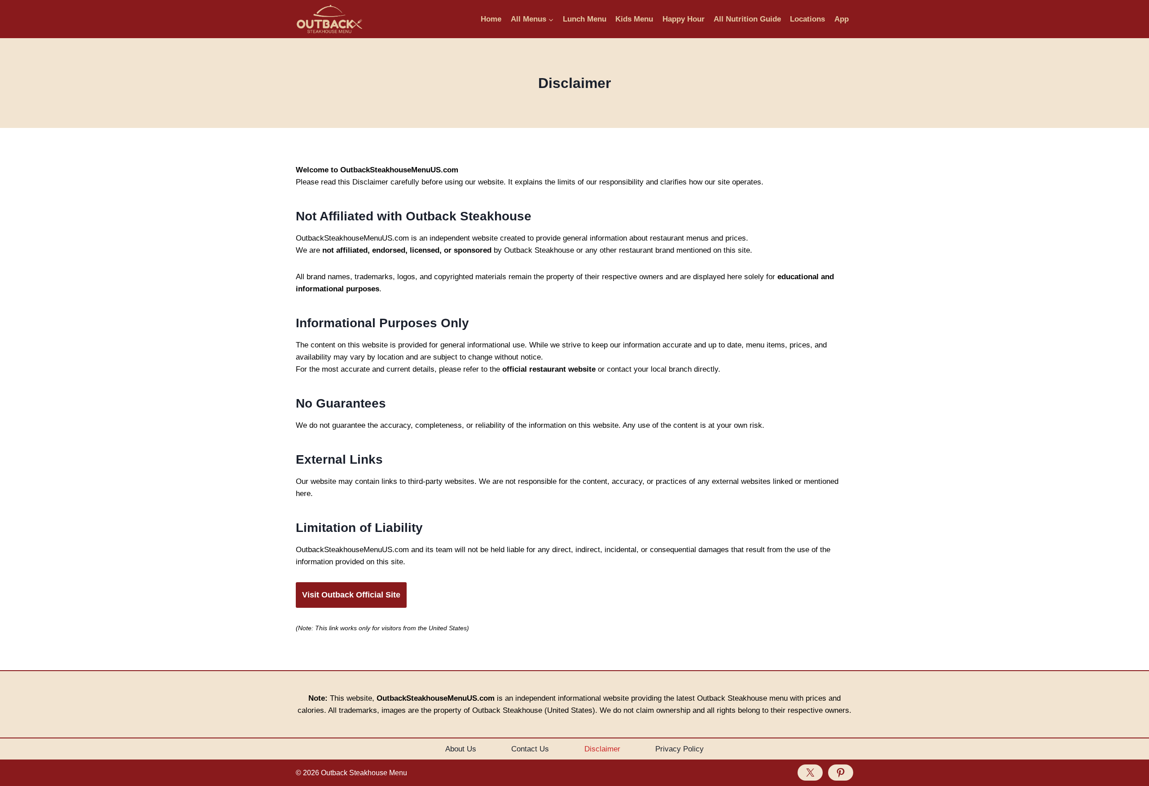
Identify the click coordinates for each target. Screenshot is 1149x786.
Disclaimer (602, 749)
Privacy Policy (679, 749)
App (841, 19)
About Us (460, 749)
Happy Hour (683, 19)
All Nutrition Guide (747, 19)
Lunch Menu (584, 19)
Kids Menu (634, 19)
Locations (807, 19)
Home (491, 19)
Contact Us (530, 749)
